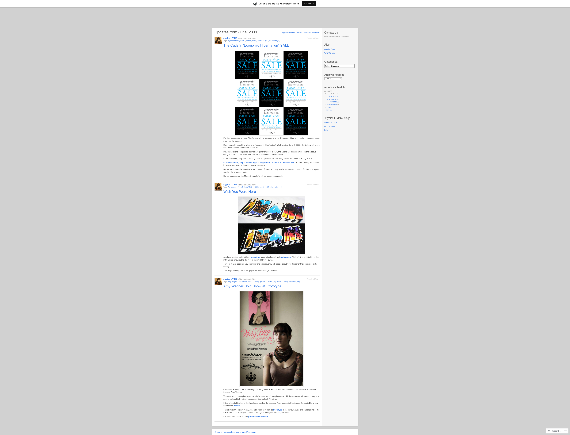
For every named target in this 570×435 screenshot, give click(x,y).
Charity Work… (330, 49)
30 (330, 107)
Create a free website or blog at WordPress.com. (235, 432)
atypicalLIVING (230, 38)
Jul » (332, 110)
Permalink (310, 38)
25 (334, 104)
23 (330, 104)
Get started (309, 4)
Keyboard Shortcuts (312, 32)
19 (336, 102)
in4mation (255, 257)
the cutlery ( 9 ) (274, 40)
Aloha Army (285, 257)
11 (334, 99)
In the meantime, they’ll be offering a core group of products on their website (258, 162)
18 (334, 102)
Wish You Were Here (240, 191)
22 (327, 104)
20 (338, 102)
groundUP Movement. (258, 416)
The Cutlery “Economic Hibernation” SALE (256, 45)
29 (327, 107)
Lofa (326, 130)
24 (332, 104)
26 (336, 104)
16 (330, 102)
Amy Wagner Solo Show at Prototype (252, 285)
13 (338, 99)
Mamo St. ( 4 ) (263, 40)
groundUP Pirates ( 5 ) (268, 281)
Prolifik (236, 405)
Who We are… (330, 53)
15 (327, 102)
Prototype (277, 409)
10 (332, 99)
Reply (317, 38)
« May (326, 110)
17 (332, 102)
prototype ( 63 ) (294, 281)
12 (336, 99)
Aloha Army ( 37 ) (234, 187)
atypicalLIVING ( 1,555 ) (236, 40)
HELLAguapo (329, 126)
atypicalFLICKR (330, 122)
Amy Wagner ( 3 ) (234, 281)
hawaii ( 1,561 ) (251, 40)
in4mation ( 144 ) (277, 187)
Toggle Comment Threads (291, 32)
